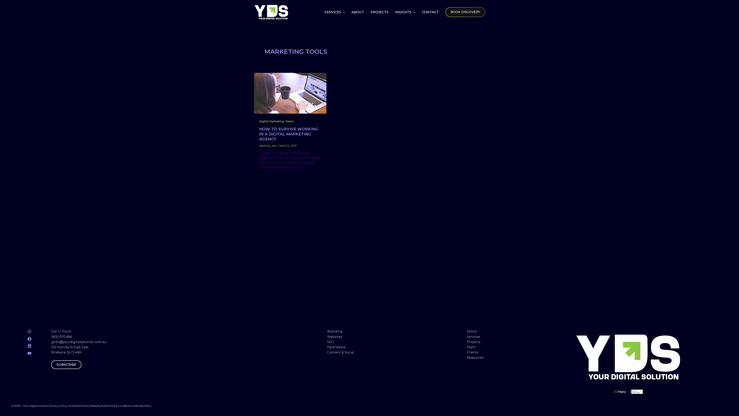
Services (473, 337)
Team (471, 347)
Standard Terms (79, 405)
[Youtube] (29, 353)
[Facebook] (29, 339)
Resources (475, 357)
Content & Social (340, 352)
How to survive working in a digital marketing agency (288, 134)
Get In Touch (61, 331)
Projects (473, 342)
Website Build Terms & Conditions (111, 405)
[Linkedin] (29, 346)
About (472, 331)
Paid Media (336, 347)
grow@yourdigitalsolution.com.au (78, 342)
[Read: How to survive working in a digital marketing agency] (290, 93)
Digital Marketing (271, 121)
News (290, 121)
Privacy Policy (58, 405)
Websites (334, 337)
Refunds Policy (142, 405)
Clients (472, 352)
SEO (330, 342)
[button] (343, 12)
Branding (335, 331)
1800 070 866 (61, 337)
